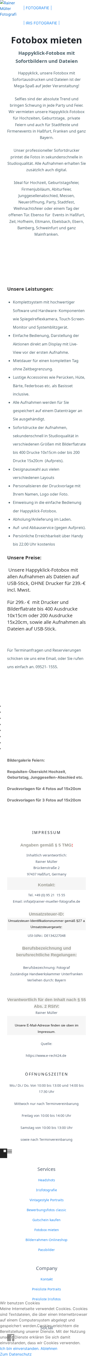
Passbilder (46, 1249)
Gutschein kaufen (46, 1220)
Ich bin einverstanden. (19, 1348)
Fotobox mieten (46, 1230)
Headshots (46, 1180)
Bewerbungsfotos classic (46, 1210)
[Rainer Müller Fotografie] (8, 8)
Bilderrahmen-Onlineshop (46, 1239)
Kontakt (47, 1279)
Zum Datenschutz (16, 1354)
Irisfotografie (46, 1190)
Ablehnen (49, 1348)
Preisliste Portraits (46, 1289)
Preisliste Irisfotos (46, 1299)
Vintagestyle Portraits (47, 1200)
